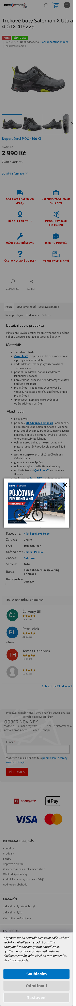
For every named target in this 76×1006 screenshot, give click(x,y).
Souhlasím (36, 974)
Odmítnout (36, 986)
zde (25, 960)
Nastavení (36, 997)
